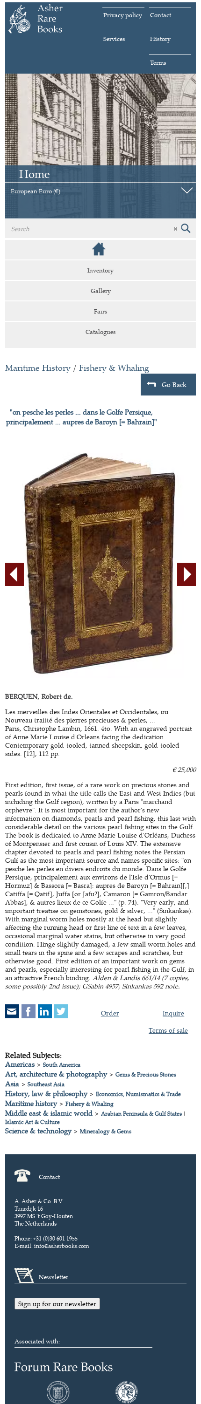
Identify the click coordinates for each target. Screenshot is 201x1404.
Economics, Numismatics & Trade (138, 1094)
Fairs (101, 311)
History (160, 38)
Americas (20, 1064)
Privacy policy (122, 15)
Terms (158, 62)
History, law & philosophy (46, 1093)
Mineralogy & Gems (105, 1131)
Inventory (100, 270)
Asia (12, 1084)
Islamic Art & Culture (32, 1122)
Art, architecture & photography (56, 1074)
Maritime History (38, 368)
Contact (160, 15)
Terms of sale (168, 1030)
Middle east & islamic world (49, 1113)
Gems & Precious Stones (145, 1074)
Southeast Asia (46, 1084)
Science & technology (38, 1131)
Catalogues (101, 331)
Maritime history (31, 1103)
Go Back (174, 384)
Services (114, 38)
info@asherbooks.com (61, 1246)
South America (61, 1065)
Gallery (101, 290)
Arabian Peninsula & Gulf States (141, 1114)
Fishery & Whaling (114, 368)
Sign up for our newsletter (57, 1303)
